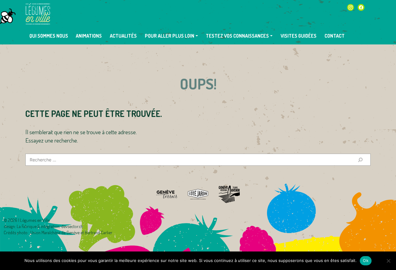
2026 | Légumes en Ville (29, 220)
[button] (171, 36)
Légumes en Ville (37, 14)
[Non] (388, 261)
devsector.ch (72, 226)
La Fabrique (27, 226)
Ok (365, 260)
